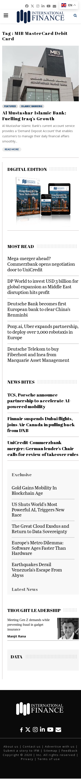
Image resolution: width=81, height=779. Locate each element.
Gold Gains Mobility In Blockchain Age (34, 490)
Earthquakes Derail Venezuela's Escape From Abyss (37, 569)
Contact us (32, 746)
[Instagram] (35, 729)
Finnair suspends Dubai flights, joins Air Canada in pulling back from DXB (41, 424)
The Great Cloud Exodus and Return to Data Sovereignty (40, 528)
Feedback (70, 750)
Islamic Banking (31, 106)
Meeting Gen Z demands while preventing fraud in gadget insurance (28, 624)
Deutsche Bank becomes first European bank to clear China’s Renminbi (38, 309)
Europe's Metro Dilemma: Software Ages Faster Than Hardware (39, 547)
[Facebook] (21, 729)
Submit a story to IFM (21, 750)
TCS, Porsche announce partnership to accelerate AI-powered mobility (39, 401)
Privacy (27, 759)
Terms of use (49, 759)
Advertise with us (60, 746)
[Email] (58, 729)
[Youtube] (50, 729)
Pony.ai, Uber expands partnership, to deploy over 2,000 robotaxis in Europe (42, 331)
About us (11, 746)
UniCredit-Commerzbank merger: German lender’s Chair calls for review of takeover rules (42, 448)
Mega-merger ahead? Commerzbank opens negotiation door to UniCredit (41, 264)
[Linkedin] (42, 729)
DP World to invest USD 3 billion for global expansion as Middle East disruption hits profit (42, 286)
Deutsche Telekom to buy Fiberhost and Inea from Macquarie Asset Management (38, 354)
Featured (10, 106)
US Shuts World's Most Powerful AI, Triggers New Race (38, 509)
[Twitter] (28, 729)
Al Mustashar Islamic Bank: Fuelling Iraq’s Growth (34, 115)
